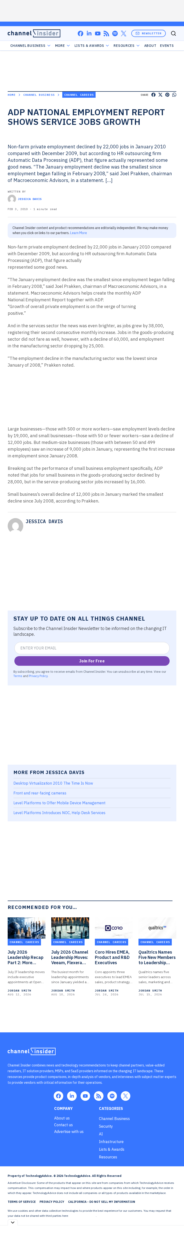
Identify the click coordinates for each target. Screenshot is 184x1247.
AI (101, 1134)
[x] (123, 33)
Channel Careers (79, 95)
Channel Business (28, 45)
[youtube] (98, 33)
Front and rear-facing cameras (39, 793)
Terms (17, 676)
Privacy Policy (38, 676)
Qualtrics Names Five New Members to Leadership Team (157, 957)
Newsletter (151, 33)
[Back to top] (174, 1232)
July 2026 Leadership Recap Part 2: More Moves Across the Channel (25, 957)
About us (62, 1118)
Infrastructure (111, 1141)
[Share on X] (160, 95)
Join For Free (92, 661)
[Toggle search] (173, 33)
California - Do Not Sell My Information (101, 1202)
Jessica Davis (30, 199)
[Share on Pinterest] (167, 95)
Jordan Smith (19, 990)
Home (12, 95)
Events (167, 45)
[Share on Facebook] (153, 95)
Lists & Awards (111, 1149)
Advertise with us (69, 1131)
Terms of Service (22, 1202)
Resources (108, 1157)
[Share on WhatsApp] (174, 95)
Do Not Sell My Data (82, 1215)
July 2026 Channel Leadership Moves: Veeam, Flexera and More (69, 957)
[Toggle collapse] (13, 1222)
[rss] (106, 33)
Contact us (63, 1125)
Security (106, 1126)
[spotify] (115, 33)
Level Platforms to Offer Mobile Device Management (59, 802)
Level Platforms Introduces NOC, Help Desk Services (59, 812)
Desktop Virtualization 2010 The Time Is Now (53, 783)
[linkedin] (89, 33)
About (150, 45)
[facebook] (80, 33)
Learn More (78, 233)
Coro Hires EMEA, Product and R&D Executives (112, 957)
